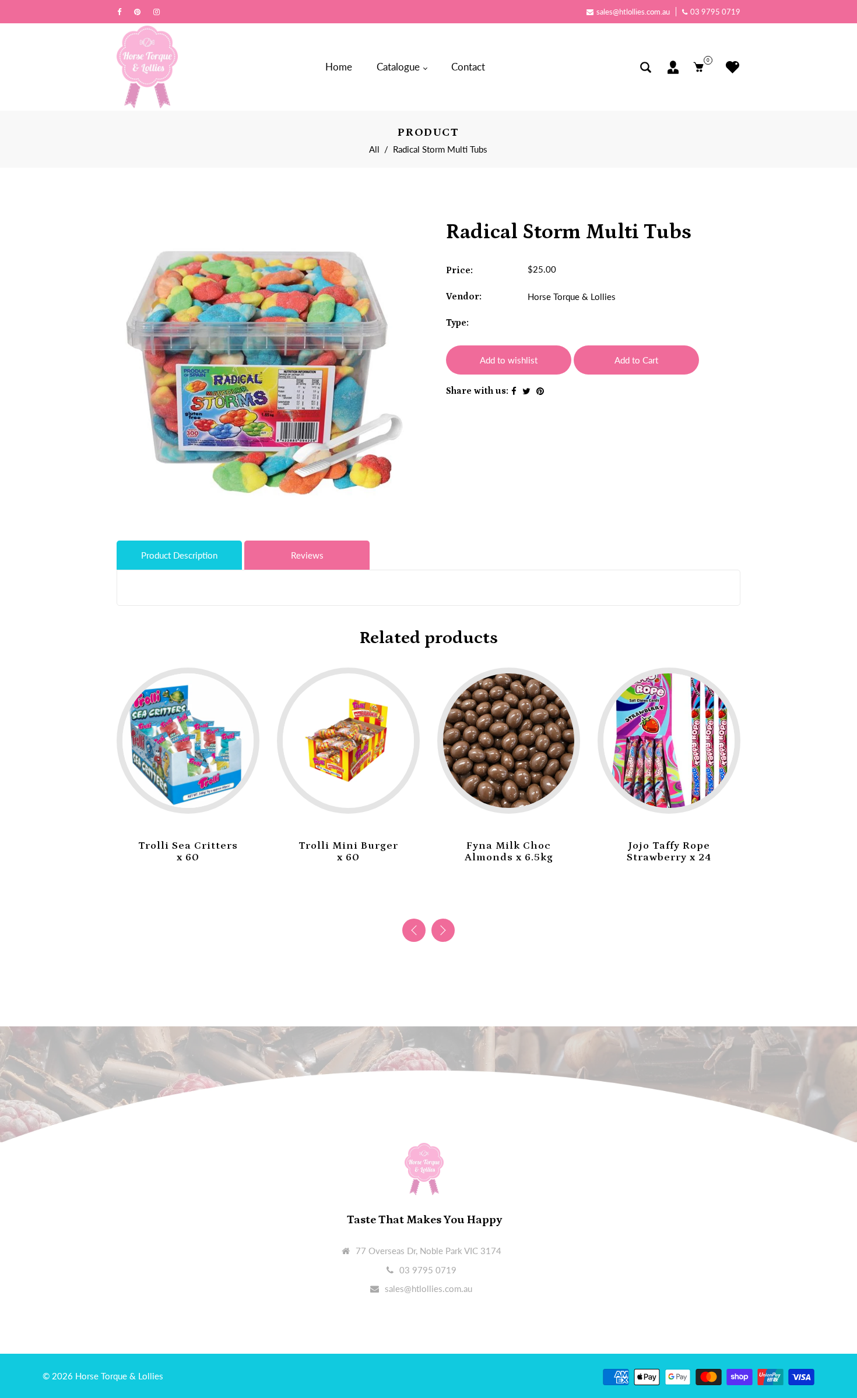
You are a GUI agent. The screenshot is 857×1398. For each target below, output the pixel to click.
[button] (443, 930)
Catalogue (399, 67)
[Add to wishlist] (176, 795)
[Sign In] (673, 67)
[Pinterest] (140, 12)
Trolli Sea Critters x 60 (188, 851)
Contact (468, 67)
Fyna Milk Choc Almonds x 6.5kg (509, 851)
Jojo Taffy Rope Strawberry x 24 (669, 851)
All (374, 149)
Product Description (179, 555)
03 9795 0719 (715, 11)
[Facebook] (122, 12)
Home (338, 67)
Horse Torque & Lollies (572, 296)
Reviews (307, 555)
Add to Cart (636, 360)
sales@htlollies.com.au (633, 11)
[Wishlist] (729, 67)
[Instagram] (159, 12)
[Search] (646, 67)
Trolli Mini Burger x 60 (348, 851)
